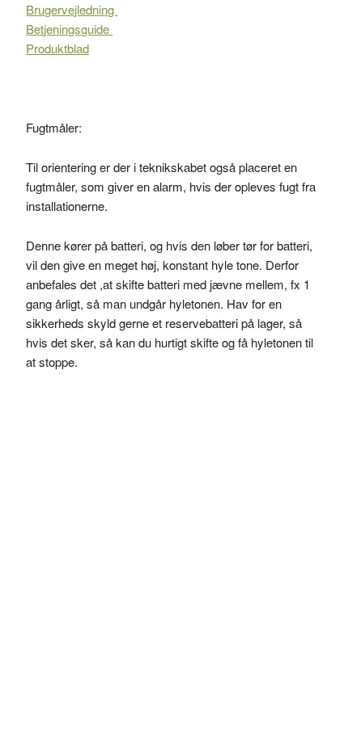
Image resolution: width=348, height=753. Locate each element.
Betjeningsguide (69, 28)
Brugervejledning (71, 9)
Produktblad (57, 48)
